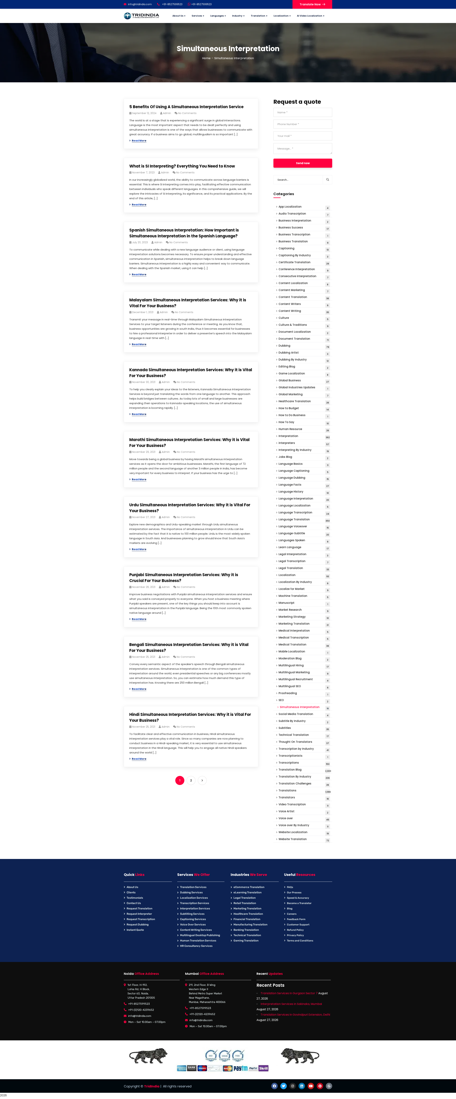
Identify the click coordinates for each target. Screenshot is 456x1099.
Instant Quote (135, 929)
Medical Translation (304, 645)
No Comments (187, 113)
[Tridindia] (141, 15)
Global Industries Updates (303, 387)
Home (206, 58)
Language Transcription (304, 513)
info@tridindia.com (140, 4)
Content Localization (303, 283)
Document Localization (303, 332)
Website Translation (304, 839)
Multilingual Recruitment (303, 679)
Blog (289, 908)
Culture (303, 318)
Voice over (304, 818)
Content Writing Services (196, 929)
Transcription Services (194, 903)
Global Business (304, 381)
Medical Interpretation (303, 631)
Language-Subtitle (304, 533)
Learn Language (304, 547)
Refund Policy (295, 929)
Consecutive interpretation (303, 276)
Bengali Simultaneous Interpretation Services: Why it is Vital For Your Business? (188, 647)
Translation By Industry (304, 777)
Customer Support (298, 924)
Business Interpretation (303, 221)
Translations (305, 791)
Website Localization (304, 832)
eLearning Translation (247, 892)
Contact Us (134, 903)
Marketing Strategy (304, 617)
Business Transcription (303, 235)
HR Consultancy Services (196, 946)
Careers (291, 913)
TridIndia (151, 1086)
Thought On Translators (304, 742)
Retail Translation (245, 903)
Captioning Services (193, 919)
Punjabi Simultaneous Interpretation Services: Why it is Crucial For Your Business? (183, 577)
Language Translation (304, 520)
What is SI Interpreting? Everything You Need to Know (182, 166)
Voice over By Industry (303, 825)
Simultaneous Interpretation (304, 707)
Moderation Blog (303, 659)
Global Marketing (303, 394)
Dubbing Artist (303, 353)
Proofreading (303, 693)
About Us (132, 887)
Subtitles (304, 728)
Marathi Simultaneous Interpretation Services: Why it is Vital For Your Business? (189, 442)
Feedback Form (296, 919)
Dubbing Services (191, 892)
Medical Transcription (303, 638)
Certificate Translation (304, 262)
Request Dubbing (138, 924)
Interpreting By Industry (304, 450)
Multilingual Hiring (304, 665)
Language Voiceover (304, 526)
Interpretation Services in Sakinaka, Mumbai (291, 1004)
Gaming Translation (246, 940)
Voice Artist (303, 811)
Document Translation (304, 339)
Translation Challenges (304, 784)
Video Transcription (303, 804)
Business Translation (303, 242)
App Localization (303, 207)
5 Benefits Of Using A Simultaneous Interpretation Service (186, 107)
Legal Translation (304, 568)
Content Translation (304, 297)
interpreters (304, 443)
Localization (304, 575)
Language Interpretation (304, 499)
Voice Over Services (193, 924)
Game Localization (303, 374)
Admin (167, 113)
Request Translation (139, 908)
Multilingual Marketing (303, 672)
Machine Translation (303, 596)
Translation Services (193, 887)
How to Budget (304, 408)
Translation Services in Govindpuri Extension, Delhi (295, 1015)
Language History (304, 492)
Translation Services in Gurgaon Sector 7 (289, 993)
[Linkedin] (302, 1086)
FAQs (290, 887)
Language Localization (303, 506)
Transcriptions (304, 763)
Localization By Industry (303, 582)
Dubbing (304, 346)
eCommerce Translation (249, 887)
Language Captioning (303, 471)
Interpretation (304, 436)
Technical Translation (304, 735)
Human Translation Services (198, 940)
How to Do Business (303, 415)
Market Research (303, 610)
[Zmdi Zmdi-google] (329, 1086)
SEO (303, 700)
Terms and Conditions (300, 940)
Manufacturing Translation (250, 924)
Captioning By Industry (303, 255)
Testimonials (135, 897)
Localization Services (194, 897)
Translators (304, 798)
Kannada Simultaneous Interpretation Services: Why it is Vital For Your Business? (190, 373)
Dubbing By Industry (304, 360)
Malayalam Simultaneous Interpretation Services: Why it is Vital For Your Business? (187, 303)
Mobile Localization (303, 652)
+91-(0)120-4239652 (141, 1010)
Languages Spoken (303, 540)
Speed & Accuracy (298, 897)
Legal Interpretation (303, 554)
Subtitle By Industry (303, 721)
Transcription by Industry (304, 749)
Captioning (304, 248)
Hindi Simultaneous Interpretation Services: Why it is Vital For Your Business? (190, 717)
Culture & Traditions (303, 325)
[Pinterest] (320, 1086)
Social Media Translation (303, 714)
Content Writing (304, 311)
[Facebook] (274, 1086)
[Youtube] (311, 1086)
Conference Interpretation (303, 269)
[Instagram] (292, 1086)
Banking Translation (246, 929)
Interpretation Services (195, 908)
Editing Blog (303, 367)
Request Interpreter (139, 913)
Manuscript (303, 603)
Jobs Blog (303, 457)
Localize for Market (303, 589)
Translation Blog (305, 770)
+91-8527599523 (201, 4)
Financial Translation (247, 919)
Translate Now (310, 4)
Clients (131, 892)
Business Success (304, 228)
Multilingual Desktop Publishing (200, 935)
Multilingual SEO (303, 686)
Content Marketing (303, 290)
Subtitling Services (192, 913)
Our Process (294, 892)
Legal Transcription (303, 561)
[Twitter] (283, 1086)
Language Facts (304, 485)
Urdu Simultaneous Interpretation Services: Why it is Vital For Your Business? (189, 508)
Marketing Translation (304, 624)
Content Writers (303, 304)
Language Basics (303, 464)
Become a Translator (299, 903)
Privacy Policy (295, 935)
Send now (303, 163)
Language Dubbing (304, 478)
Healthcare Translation (304, 401)
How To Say (304, 422)
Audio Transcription (303, 214)
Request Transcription (141, 919)
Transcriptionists (303, 756)
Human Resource (304, 429)
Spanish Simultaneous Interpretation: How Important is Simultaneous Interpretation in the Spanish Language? (184, 233)
